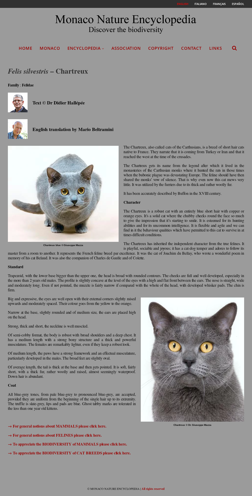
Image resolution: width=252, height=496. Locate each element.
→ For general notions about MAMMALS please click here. (57, 426)
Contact (191, 48)
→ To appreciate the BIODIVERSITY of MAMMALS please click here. (67, 444)
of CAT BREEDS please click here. (102, 453)
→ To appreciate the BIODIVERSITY (40, 453)
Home (25, 48)
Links (215, 48)
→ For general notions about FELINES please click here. (55, 435)
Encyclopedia (84, 48)
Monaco (50, 48)
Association (126, 48)
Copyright (161, 48)
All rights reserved (153, 489)
